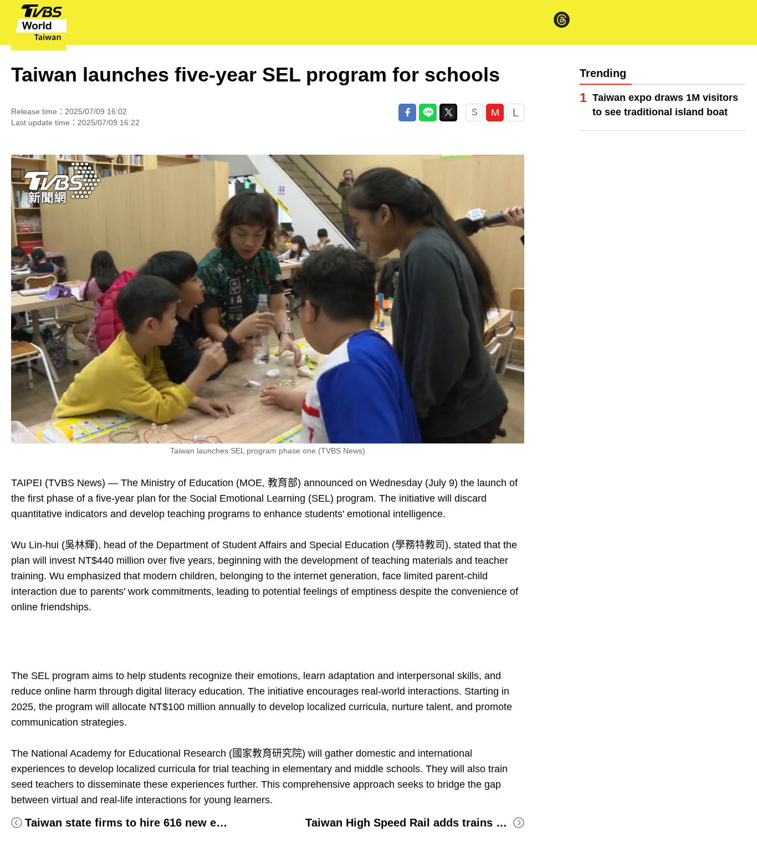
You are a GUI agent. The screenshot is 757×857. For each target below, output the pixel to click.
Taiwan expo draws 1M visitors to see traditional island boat (665, 105)
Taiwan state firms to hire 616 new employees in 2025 (166, 823)
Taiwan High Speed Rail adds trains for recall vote (437, 823)
